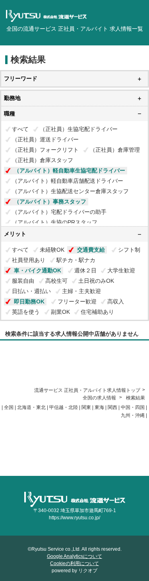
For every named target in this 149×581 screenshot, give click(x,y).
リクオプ (87, 570)
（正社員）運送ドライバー (45, 139)
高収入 (115, 301)
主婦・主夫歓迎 (81, 291)
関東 (86, 407)
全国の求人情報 (100, 398)
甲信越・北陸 (63, 407)
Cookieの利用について (74, 563)
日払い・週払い (31, 291)
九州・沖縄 (133, 415)
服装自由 (23, 281)
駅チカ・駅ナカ (75, 260)
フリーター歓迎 (77, 301)
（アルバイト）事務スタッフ (50, 201)
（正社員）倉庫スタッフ (42, 160)
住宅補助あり (97, 312)
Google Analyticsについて (74, 556)
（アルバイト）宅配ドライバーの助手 (59, 212)
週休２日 (85, 270)
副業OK (60, 312)
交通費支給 (91, 249)
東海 (99, 407)
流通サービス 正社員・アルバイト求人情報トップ (87, 390)
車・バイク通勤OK (37, 270)
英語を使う (26, 312)
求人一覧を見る (16, 465)
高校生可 (56, 281)
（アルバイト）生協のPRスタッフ (54, 222)
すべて (20, 129)
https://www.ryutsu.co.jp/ (74, 517)
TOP (5, 472)
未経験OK (52, 249)
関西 (112, 407)
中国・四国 (133, 407)
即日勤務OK (29, 301)
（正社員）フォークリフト (45, 150)
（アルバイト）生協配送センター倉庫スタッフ (70, 191)
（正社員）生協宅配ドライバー (79, 129)
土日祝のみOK (96, 281)
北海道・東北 (31, 407)
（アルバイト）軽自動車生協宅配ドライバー (69, 170)
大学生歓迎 (121, 270)
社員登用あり (28, 260)
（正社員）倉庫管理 (115, 150)
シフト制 (129, 249)
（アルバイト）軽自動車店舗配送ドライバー (67, 181)
